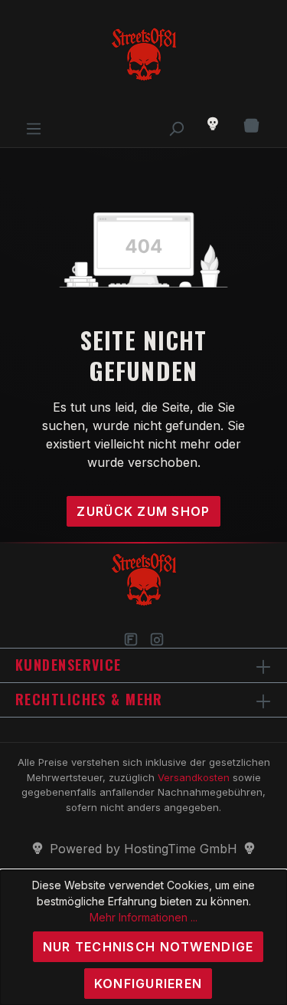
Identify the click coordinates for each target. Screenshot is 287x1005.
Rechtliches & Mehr (89, 699)
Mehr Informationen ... (143, 917)
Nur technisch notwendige (148, 946)
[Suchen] (176, 124)
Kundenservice (68, 665)
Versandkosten (194, 777)
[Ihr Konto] (212, 124)
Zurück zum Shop (143, 511)
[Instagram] (156, 639)
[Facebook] (130, 639)
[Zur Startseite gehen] (143, 56)
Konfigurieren (148, 983)
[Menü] (33, 124)
